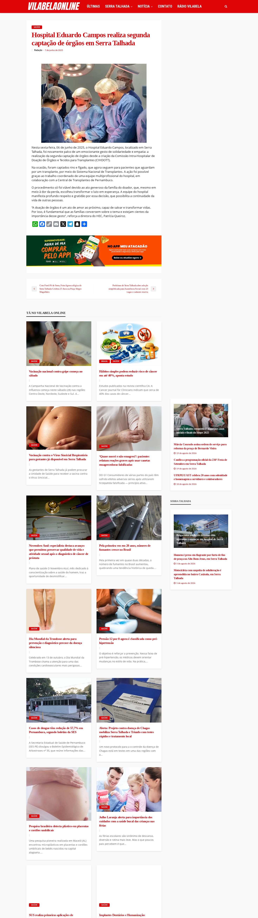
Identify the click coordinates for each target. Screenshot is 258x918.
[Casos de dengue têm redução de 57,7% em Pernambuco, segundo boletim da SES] (58, 700)
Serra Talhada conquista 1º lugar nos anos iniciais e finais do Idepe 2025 (200, 430)
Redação (38, 50)
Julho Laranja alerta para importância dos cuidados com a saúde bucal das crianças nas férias (126, 821)
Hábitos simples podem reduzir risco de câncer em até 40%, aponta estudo (128, 373)
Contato (165, 6)
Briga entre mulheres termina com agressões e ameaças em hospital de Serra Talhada (199, 539)
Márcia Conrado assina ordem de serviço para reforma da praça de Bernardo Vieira (200, 446)
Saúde (37, 27)
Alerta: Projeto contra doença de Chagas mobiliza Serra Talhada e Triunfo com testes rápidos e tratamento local (126, 732)
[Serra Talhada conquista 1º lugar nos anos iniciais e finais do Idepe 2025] (201, 420)
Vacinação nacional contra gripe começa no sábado (55, 373)
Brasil (104, 361)
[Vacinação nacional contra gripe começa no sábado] (58, 343)
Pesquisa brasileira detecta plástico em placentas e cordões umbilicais (59, 828)
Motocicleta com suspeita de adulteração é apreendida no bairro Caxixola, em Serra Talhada (197, 574)
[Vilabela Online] (54, 6)
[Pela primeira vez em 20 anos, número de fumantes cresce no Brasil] (129, 518)
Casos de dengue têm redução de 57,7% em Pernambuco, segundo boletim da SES (56, 730)
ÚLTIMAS (93, 6)
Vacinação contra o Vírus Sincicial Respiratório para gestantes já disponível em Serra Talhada (58, 457)
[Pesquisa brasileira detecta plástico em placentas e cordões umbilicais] (58, 794)
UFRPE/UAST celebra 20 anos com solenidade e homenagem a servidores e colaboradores (200, 477)
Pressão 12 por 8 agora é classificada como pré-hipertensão (128, 641)
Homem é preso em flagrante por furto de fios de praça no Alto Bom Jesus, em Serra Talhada (200, 556)
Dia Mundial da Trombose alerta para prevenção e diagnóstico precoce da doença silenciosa (55, 643)
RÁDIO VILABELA (189, 6)
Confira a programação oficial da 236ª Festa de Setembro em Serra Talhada (200, 461)
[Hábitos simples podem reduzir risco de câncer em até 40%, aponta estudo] (129, 343)
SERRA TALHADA (117, 6)
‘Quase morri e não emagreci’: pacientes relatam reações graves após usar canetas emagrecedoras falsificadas (124, 460)
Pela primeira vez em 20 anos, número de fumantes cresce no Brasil (124, 547)
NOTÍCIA (144, 6)
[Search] (226, 6)
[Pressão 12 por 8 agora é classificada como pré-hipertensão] (129, 611)
